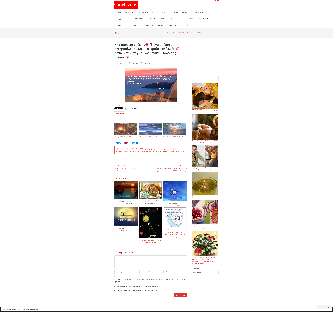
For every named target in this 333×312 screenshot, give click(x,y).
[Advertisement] (205, 59)
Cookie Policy (35, 309)
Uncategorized (128, 159)
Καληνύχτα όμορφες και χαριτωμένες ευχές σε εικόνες (175, 233)
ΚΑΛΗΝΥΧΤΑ (134, 63)
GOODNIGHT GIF (175, 203)
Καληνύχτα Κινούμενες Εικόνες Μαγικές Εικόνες (150, 241)
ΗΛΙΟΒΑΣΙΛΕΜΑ (154, 159)
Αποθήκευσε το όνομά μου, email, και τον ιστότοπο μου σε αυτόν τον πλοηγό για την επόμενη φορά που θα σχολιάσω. (149, 280)
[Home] (167, 33)
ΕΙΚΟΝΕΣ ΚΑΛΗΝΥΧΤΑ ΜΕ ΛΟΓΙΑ (143, 159)
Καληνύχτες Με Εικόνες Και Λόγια (148, 136)
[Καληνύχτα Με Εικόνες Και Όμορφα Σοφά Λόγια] (174, 129)
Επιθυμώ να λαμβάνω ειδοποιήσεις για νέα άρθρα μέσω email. (137, 290)
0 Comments (146, 63)
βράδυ (134, 159)
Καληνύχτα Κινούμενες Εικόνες (150, 201)
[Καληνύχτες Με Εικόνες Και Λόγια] (150, 129)
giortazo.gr (120, 159)
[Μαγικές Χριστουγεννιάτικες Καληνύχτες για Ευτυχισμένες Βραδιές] (125, 129)
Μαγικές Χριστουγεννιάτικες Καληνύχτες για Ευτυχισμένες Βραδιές (125, 137)
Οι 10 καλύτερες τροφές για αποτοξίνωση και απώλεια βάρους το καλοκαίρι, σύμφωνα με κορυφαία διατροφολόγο (203, 227)
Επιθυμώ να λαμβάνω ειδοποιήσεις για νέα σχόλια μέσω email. (137, 286)
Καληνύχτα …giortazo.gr (126, 201)
